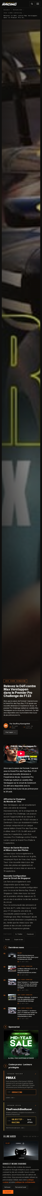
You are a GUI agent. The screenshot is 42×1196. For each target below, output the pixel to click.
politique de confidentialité (25, 1182)
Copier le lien (18, 939)
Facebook (30, 934)
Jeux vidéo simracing (13, 13)
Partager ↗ (10, 732)
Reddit (7, 939)
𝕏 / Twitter (18, 934)
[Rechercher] (31, 3)
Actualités (17, 10)
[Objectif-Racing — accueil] (9, 3)
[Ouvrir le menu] (37, 3)
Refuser (8, 1187)
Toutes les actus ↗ (30, 1136)
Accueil (7, 10)
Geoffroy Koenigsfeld (21, 724)
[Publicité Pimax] (21, 1044)
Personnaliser (20, 1187)
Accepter (8, 1192)
